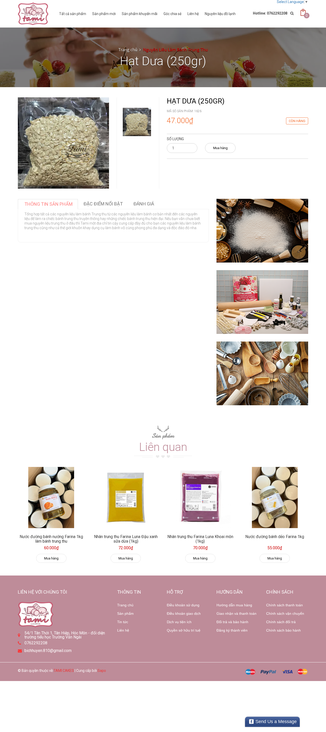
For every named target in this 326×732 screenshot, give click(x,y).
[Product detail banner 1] (262, 231)
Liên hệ (193, 14)
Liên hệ (123, 630)
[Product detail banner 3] (262, 373)
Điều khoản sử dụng (183, 605)
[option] (137, 122)
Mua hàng (220, 148)
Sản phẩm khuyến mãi (139, 14)
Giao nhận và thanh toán (236, 613)
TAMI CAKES (63, 671)
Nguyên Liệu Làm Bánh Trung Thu (175, 50)
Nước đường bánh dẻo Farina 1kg (274, 536)
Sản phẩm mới (104, 14)
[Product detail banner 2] (262, 302)
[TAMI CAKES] (33, 14)
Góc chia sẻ (172, 14)
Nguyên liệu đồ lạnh (220, 14)
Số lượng (175, 139)
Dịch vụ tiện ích (179, 622)
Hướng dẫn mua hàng (234, 605)
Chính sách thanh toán (284, 605)
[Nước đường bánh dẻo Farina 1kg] (274, 497)
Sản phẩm (125, 613)
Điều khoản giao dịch (184, 613)
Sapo (102, 671)
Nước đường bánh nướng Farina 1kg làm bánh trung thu (51, 539)
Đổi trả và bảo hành (232, 622)
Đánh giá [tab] (143, 203)
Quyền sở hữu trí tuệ (183, 630)
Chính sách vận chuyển (285, 613)
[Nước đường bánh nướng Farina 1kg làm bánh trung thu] (51, 497)
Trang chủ (125, 605)
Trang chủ (127, 50)
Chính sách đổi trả (281, 622)
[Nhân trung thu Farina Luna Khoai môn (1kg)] (200, 497)
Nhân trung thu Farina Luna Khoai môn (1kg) (200, 539)
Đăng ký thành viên (232, 630)
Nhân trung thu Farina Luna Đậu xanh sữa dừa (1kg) (126, 539)
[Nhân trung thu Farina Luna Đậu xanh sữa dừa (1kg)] (125, 497)
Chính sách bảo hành (283, 630)
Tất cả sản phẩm (72, 14)
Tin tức (122, 622)
